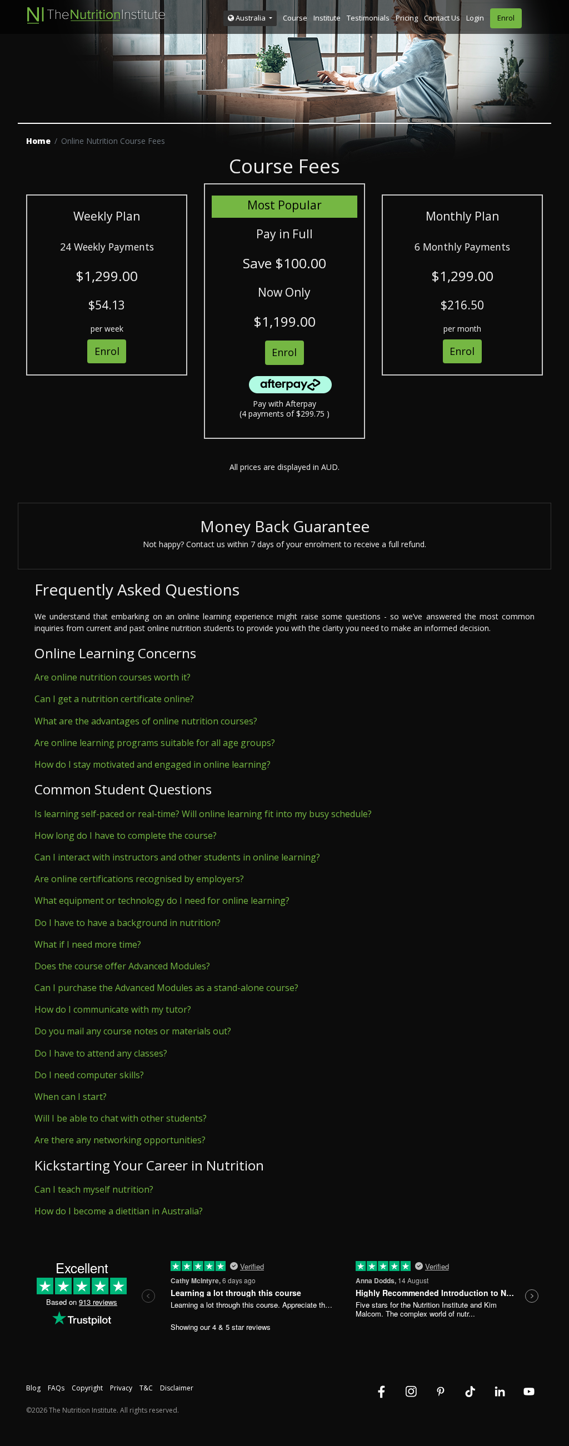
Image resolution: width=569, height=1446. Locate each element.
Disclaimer (176, 1388)
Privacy (121, 1388)
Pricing (407, 18)
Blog (33, 1388)
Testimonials (368, 18)
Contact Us (442, 18)
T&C (146, 1388)
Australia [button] (250, 18)
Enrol (506, 18)
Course (295, 18)
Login (475, 18)
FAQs (56, 1388)
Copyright (87, 1388)
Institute (327, 18)
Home (38, 141)
